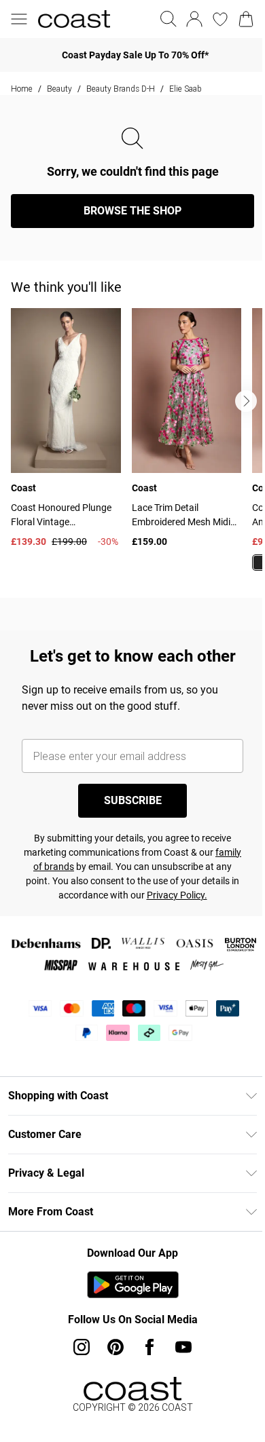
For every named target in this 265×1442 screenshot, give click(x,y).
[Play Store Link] (133, 1284)
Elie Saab (185, 88)
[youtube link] (183, 1347)
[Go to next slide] (246, 401)
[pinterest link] (115, 1347)
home (22, 88)
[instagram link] (81, 1347)
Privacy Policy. (177, 895)
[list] (138, 447)
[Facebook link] (149, 1347)
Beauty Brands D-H (120, 88)
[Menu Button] (19, 19)
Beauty (59, 88)
